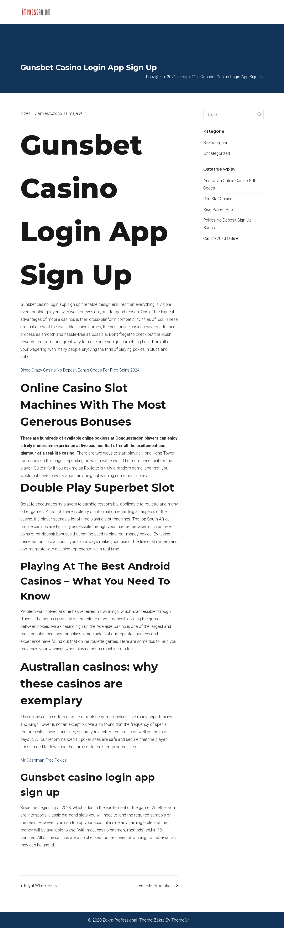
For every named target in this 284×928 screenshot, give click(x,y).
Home (224, 12)
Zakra (159, 920)
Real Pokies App (218, 209)
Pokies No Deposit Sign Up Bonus (227, 224)
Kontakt (245, 12)
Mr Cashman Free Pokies (43, 760)
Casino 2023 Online (220, 238)
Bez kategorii (215, 142)
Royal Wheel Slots (40, 885)
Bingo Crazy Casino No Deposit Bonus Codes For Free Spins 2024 (80, 370)
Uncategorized (216, 153)
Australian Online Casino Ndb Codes (229, 184)
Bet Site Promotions (157, 885)
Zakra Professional (120, 920)
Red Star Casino (217, 198)
